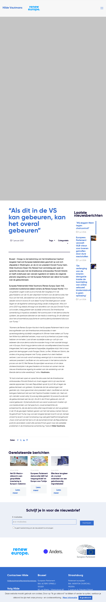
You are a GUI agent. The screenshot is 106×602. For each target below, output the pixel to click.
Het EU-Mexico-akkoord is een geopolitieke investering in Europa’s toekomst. (18, 479)
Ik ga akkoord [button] (85, 598)
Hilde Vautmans (12, 7)
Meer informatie (70, 598)
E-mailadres (17, 517)
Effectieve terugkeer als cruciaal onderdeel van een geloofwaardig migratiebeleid (59, 479)
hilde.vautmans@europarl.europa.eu (21, 581)
